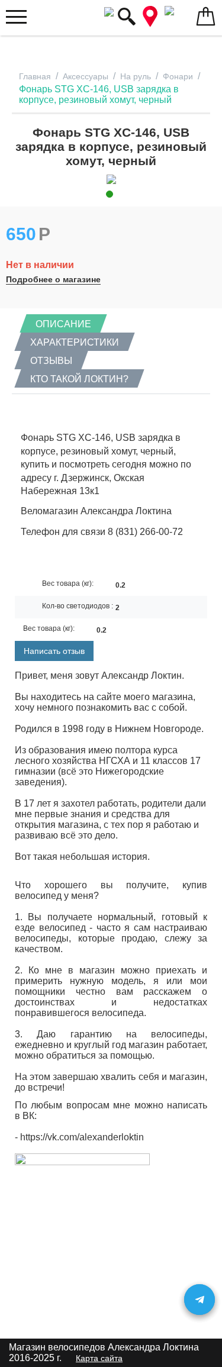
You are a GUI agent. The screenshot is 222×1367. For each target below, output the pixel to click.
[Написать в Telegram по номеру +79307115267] (199, 1299)
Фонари (178, 76)
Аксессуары (85, 76)
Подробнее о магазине (53, 279)
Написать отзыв (54, 651)
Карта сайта (99, 1358)
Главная (35, 76)
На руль (135, 76)
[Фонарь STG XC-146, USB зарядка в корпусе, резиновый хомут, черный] (111, 179)
